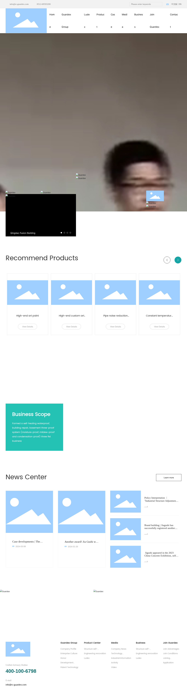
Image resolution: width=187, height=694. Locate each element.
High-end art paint (27, 316)
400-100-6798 (21, 671)
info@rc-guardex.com (19, 4)
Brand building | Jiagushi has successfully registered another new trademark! (159, 528)
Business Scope (31, 414)
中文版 (174, 4)
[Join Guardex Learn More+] (111, 174)
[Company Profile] (23, 192)
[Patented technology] (163, 206)
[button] (61, 232)
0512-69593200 (44, 4)
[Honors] (163, 203)
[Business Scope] (58, 192)
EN (180, 4)
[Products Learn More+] (111, 178)
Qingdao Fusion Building (22, 233)
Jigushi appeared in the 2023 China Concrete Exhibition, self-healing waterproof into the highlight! (160, 557)
